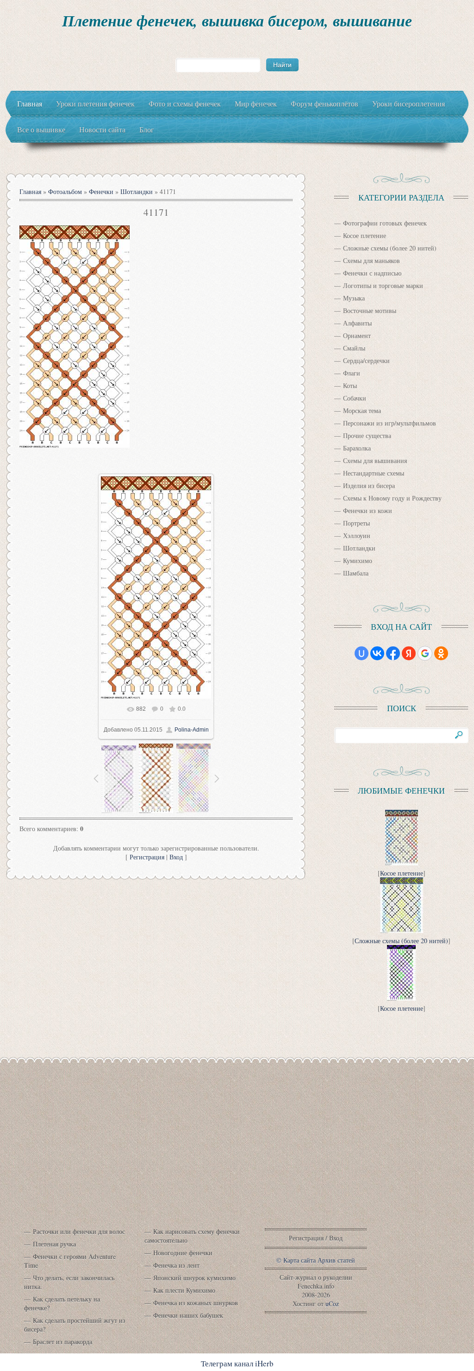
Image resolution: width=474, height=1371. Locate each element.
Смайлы (354, 348)
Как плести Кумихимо (184, 1290)
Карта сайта (299, 1260)
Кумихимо (357, 560)
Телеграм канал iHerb (237, 1363)
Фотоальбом (65, 191)
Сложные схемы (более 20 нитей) (390, 248)
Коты (350, 385)
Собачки (354, 398)
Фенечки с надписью (372, 273)
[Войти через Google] (425, 653)
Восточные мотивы (369, 310)
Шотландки (136, 191)
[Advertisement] (237, 1153)
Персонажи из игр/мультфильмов (389, 423)
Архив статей (336, 1260)
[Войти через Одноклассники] (441, 653)
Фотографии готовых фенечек (385, 223)
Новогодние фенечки (182, 1252)
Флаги (351, 373)
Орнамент (357, 335)
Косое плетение (364, 235)
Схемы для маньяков (371, 260)
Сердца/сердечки (366, 360)
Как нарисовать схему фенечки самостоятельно (192, 1236)
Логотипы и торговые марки (383, 285)
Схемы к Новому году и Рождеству (392, 498)
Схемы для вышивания (375, 460)
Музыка (354, 298)
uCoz (332, 1303)
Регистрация (147, 856)
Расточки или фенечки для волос (79, 1231)
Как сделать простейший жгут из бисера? (74, 1324)
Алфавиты (357, 323)
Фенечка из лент (176, 1265)
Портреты (356, 523)
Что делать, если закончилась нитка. (69, 1282)
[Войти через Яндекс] (409, 653)
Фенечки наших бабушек (188, 1315)
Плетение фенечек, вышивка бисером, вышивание (237, 20)
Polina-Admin (192, 729)
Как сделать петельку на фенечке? (62, 1303)
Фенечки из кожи (367, 510)
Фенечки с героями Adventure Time (70, 1261)
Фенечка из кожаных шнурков (195, 1302)
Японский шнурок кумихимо (194, 1277)
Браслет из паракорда (62, 1341)
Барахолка (357, 448)
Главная (30, 191)
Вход (176, 856)
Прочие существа (367, 435)
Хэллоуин (356, 535)
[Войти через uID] (361, 653)
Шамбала (355, 573)
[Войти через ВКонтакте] (377, 653)
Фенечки (101, 191)
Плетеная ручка (54, 1244)
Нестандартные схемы (373, 473)
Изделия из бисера (369, 485)
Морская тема (362, 410)
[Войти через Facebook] (393, 653)
